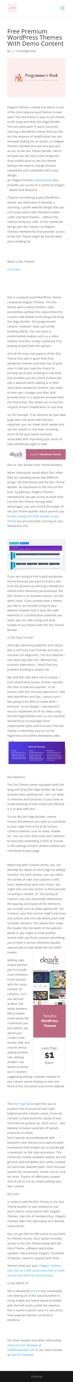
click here (13, 269)
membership (42, 180)
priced (35, 1291)
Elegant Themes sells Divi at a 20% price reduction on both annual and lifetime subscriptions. (36, 1270)
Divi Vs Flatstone (22, 1355)
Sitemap (36, 1376)
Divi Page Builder (24, 1104)
